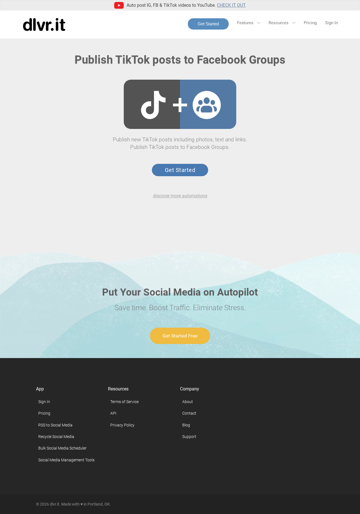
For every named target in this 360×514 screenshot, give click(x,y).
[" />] (153, 105)
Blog (186, 425)
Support (189, 436)
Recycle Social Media (56, 436)
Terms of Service (124, 401)
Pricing (310, 22)
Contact (189, 413)
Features (246, 22)
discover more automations (180, 195)
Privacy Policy (122, 425)
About (187, 401)
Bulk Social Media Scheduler (62, 448)
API (113, 413)
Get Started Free (180, 336)
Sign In (331, 22)
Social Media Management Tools (66, 460)
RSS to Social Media (55, 425)
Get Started (208, 23)
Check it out (231, 5)
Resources (279, 22)
